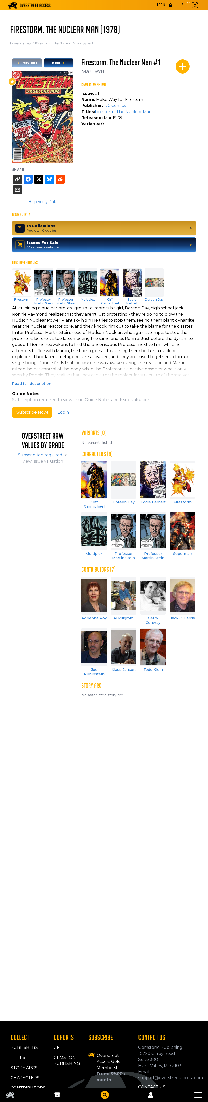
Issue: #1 (88, 43)
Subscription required (40, 455)
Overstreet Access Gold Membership (109, 1061)
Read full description (31, 383)
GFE (58, 1047)
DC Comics (115, 105)
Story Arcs (24, 1067)
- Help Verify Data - (43, 201)
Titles (29, 43)
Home (16, 43)
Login (63, 412)
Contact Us (151, 1087)
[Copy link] (17, 179)
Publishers (24, 1047)
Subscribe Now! (32, 412)
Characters (25, 1077)
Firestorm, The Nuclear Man (59, 43)
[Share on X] (38, 179)
